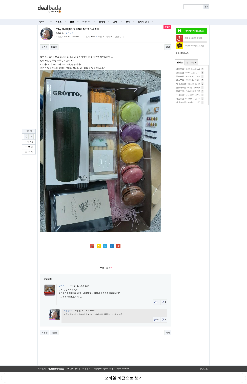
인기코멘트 (191, 62)
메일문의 (87, 369)
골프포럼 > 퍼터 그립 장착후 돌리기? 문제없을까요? (199, 73)
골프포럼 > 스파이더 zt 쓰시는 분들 (191, 76)
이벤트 (58, 22)
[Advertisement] (137, 9)
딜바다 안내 (143, 22)
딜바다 (43, 22)
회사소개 (42, 369)
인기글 (180, 62)
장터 (128, 22)
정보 (72, 22)
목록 (168, 47)
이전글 (45, 47)
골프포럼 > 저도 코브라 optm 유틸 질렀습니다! (196, 69)
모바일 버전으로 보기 (123, 378)
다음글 (54, 47)
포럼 (115, 22)
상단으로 (204, 369)
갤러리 (102, 22)
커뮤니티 (86, 22)
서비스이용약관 (73, 369)
